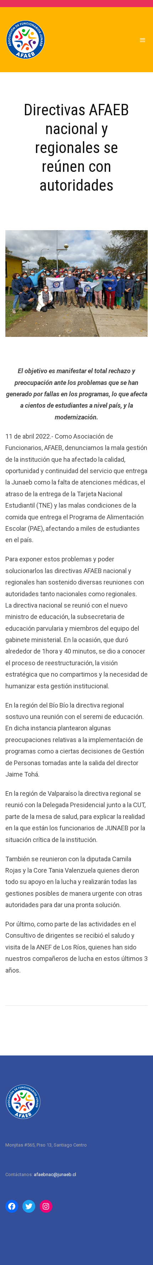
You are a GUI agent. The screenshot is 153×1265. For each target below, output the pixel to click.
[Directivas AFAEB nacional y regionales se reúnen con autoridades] (76, 283)
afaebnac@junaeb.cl (55, 1174)
